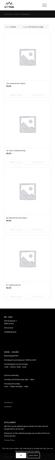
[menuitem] (44, 5)
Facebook (8, 406)
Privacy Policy (9, 440)
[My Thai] (22, 5)
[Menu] (43, 5)
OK (21, 455)
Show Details (38, 95)
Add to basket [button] (17, 95)
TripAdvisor (8, 402)
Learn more (33, 455)
